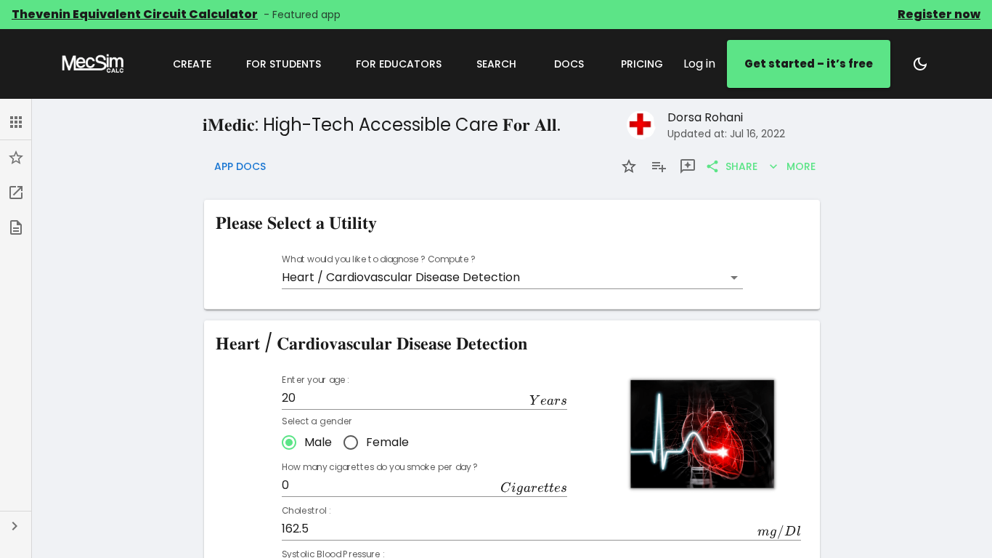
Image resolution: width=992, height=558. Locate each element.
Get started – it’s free (808, 63)
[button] (15, 122)
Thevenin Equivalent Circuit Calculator (135, 14)
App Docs (240, 166)
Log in (699, 63)
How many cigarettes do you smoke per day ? (380, 467)
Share (741, 166)
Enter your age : (315, 380)
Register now (939, 14)
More (801, 166)
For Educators (399, 64)
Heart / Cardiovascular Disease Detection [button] (401, 277)
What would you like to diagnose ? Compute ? (379, 260)
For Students (283, 64)
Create (192, 64)
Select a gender (316, 421)
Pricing (642, 64)
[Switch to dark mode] (920, 63)
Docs (569, 64)
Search (496, 64)
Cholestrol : (306, 511)
